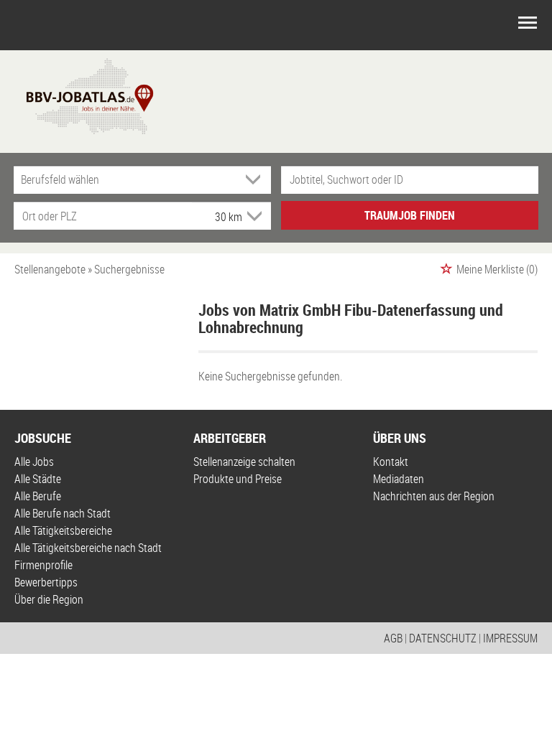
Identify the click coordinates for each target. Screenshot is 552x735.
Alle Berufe (37, 496)
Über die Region (48, 599)
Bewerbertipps (46, 582)
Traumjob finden (409, 215)
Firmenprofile (43, 565)
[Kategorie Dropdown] (256, 179)
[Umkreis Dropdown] (253, 216)
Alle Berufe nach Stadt (62, 513)
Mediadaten (398, 479)
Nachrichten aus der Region (433, 496)
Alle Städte (37, 479)
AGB (393, 638)
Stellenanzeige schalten (244, 461)
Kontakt (390, 461)
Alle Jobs (34, 461)
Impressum (510, 638)
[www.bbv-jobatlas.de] (77, 95)
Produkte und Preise (237, 479)
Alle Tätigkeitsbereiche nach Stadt (88, 548)
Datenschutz (443, 638)
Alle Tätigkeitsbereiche (63, 530)
